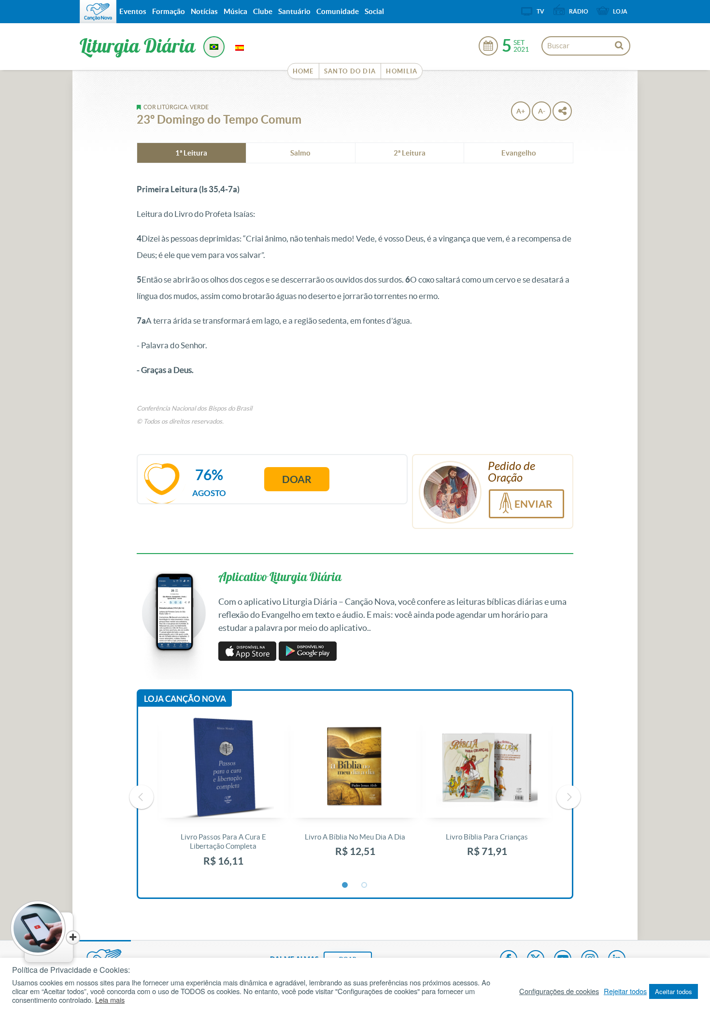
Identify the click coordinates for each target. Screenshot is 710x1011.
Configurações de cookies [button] (559, 991)
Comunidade (337, 11)
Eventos (132, 11)
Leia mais (110, 1000)
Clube (262, 11)
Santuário (294, 11)
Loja (620, 11)
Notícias (204, 11)
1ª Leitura (191, 153)
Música (235, 11)
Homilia (401, 71)
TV (540, 11)
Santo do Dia (350, 71)
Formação (168, 11)
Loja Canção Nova (185, 698)
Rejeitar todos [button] (625, 991)
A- (541, 111)
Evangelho (518, 153)
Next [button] (568, 797)
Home (303, 71)
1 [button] (345, 885)
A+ (520, 111)
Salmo (300, 153)
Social (374, 11)
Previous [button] (141, 797)
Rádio (578, 11)
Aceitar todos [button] (673, 991)
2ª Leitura (410, 153)
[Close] (73, 937)
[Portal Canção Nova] (98, 11)
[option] (223, 797)
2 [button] (364, 885)
